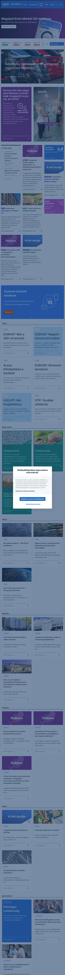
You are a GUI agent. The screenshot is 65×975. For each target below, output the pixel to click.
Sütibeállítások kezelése (33, 504)
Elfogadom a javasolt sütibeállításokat (32, 499)
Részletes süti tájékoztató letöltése (25, 491)
